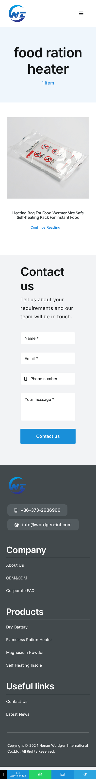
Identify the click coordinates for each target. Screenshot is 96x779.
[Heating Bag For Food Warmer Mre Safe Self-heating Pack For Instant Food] (48, 158)
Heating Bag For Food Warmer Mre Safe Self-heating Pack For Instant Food (48, 215)
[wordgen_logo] (17, 5)
